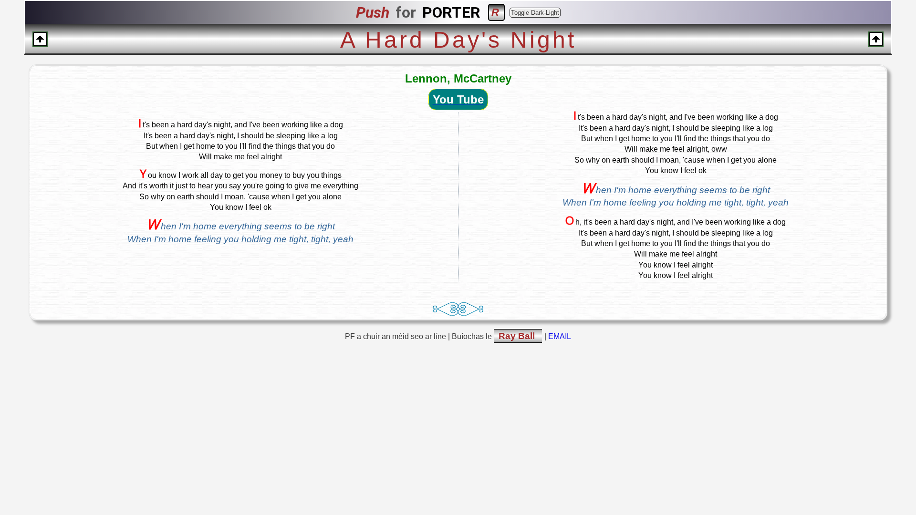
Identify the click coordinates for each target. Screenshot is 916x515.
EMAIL (559, 336)
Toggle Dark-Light (535, 12)
